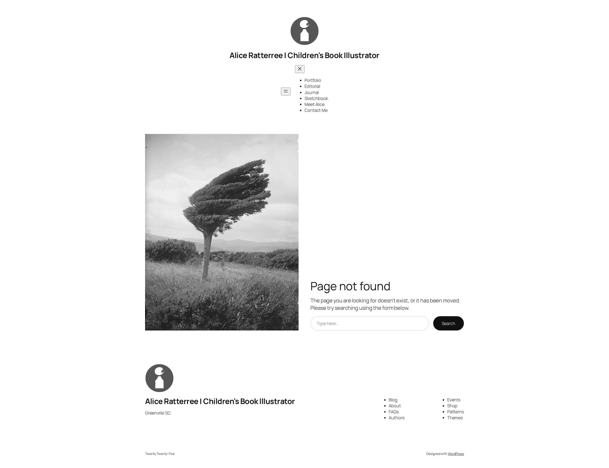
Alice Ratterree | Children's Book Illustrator (304, 55)
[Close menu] (299, 69)
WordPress (456, 453)
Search (448, 323)
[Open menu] (285, 91)
